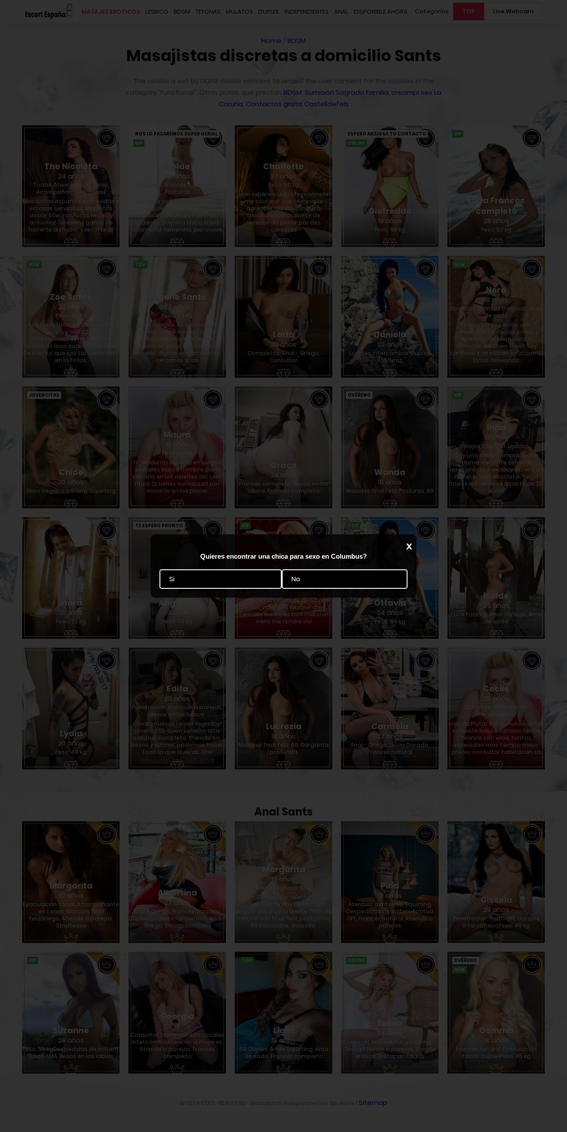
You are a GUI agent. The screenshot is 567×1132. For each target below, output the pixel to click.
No (295, 579)
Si (172, 579)
